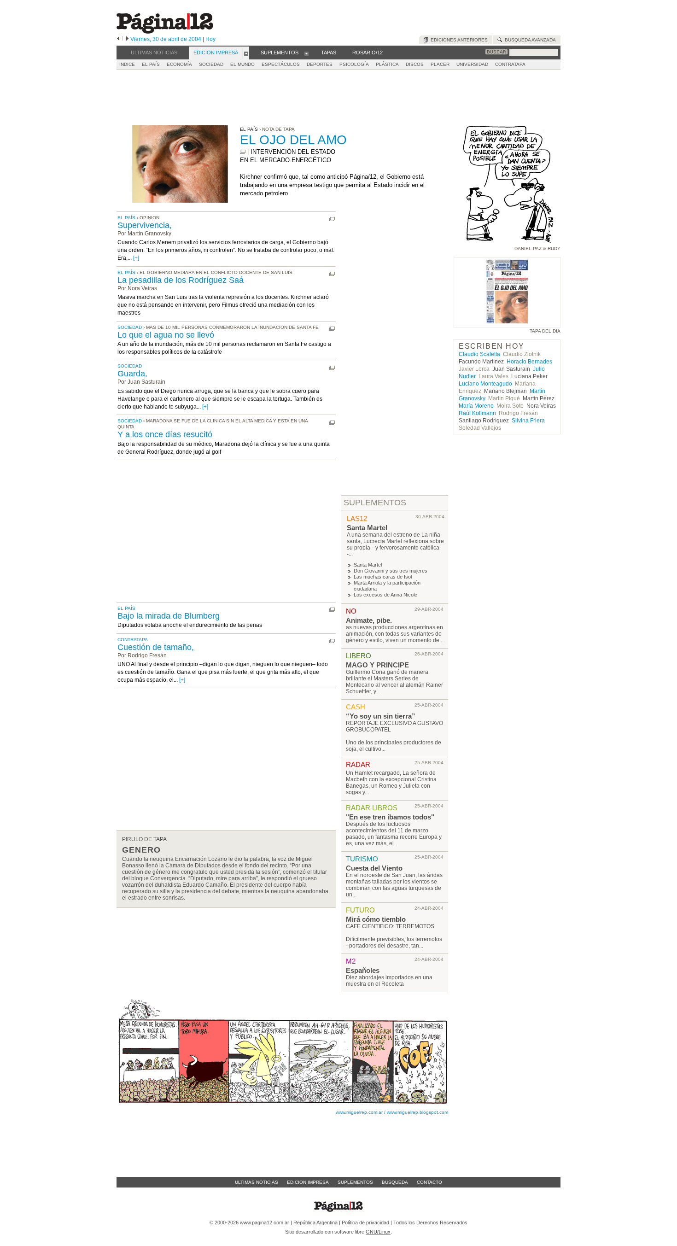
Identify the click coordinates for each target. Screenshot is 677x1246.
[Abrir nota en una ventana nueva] (242, 151)
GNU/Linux (378, 1231)
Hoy (210, 39)
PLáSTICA (387, 64)
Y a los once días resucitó (164, 434)
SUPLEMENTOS (375, 502)
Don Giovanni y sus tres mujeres (390, 570)
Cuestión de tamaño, (155, 647)
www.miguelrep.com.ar (359, 1112)
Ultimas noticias (256, 1182)
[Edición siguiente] (127, 39)
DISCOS (415, 64)
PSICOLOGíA (354, 64)
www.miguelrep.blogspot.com (417, 1112)
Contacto (429, 1182)
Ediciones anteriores (458, 39)
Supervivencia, (144, 225)
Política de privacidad (365, 1222)
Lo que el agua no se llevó (165, 334)
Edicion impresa (308, 1182)
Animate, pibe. (369, 620)
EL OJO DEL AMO (293, 140)
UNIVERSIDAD (472, 64)
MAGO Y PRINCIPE (377, 665)
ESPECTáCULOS (281, 64)
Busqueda (395, 1182)
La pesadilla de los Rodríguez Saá (180, 280)
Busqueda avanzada (529, 39)
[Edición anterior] (118, 39)
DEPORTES (320, 64)
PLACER (440, 64)
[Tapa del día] (507, 323)
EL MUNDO (242, 64)
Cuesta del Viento (374, 868)
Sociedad (129, 327)
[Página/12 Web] (165, 31)
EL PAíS (151, 64)
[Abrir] (246, 53)
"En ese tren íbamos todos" (390, 817)
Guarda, (132, 373)
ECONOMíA (179, 64)
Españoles (362, 970)
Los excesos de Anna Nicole (385, 594)
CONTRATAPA (510, 64)
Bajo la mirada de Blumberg (168, 615)
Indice (127, 64)
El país (126, 217)
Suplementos (355, 1182)
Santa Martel (367, 528)
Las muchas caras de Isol (383, 576)
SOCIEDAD (211, 64)
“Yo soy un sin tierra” (380, 716)
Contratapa (132, 639)
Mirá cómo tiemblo (376, 919)
